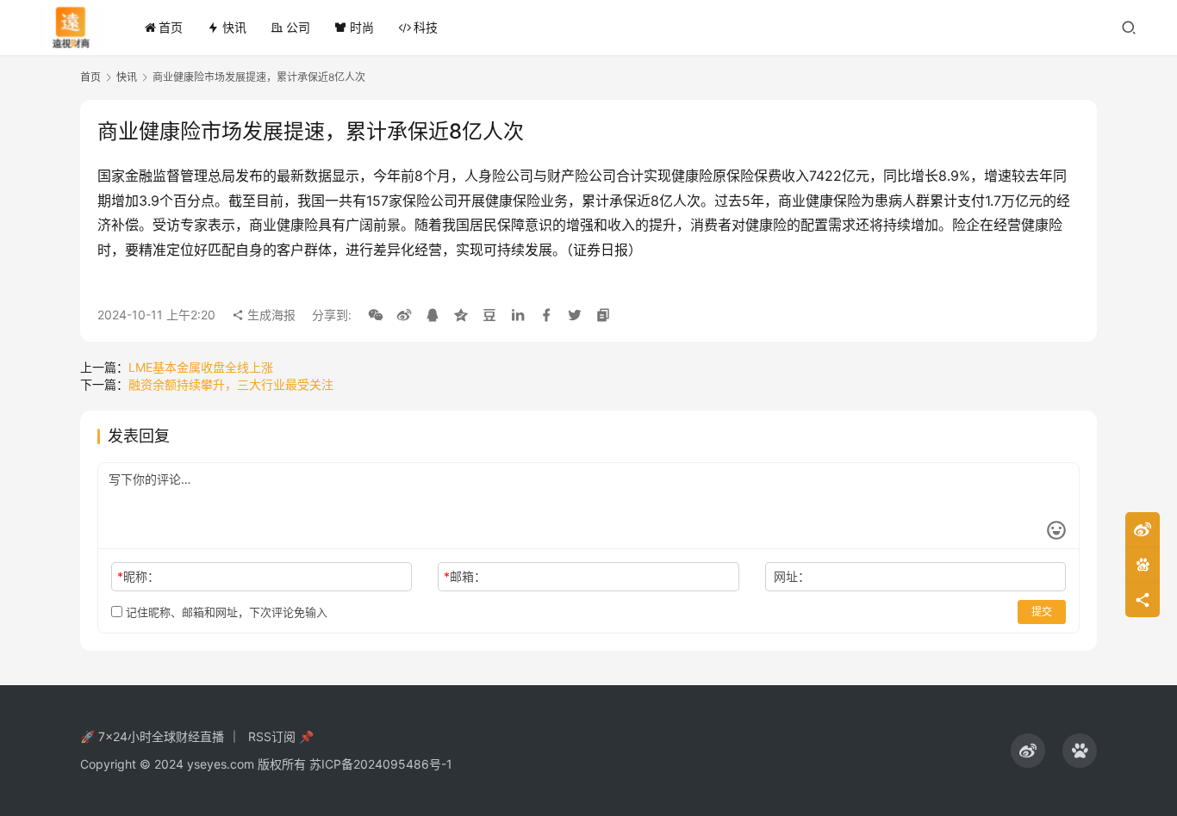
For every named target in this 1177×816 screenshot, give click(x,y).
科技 (426, 27)
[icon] (1028, 750)
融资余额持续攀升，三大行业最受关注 (230, 384)
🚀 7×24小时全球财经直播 (152, 736)
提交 (1041, 611)
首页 (171, 27)
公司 (298, 27)
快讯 (234, 27)
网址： (792, 576)
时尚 (362, 27)
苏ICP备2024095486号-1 (380, 764)
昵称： (138, 576)
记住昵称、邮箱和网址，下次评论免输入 (224, 612)
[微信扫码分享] (375, 315)
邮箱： (465, 576)
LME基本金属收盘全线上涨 (200, 367)
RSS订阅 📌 (281, 736)
